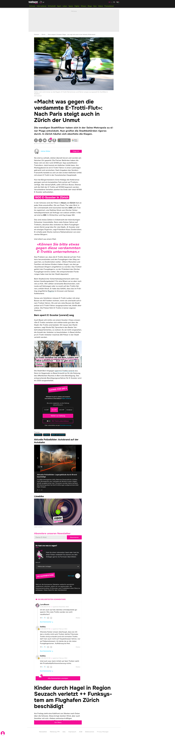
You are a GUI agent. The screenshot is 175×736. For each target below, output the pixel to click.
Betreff (38, 562)
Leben (65, 6)
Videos (100, 6)
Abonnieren (74, 537)
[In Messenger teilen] (40, 140)
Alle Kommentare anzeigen (58, 678)
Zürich (43, 34)
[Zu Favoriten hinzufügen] (54, 140)
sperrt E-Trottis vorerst (64, 371)
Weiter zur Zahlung (58, 416)
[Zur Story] (74, 705)
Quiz (95, 6)
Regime (51, 291)
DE (110, 2)
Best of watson (58, 435)
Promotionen (109, 6)
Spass (71, 6)
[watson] (33, 2)
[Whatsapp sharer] (41, 490)
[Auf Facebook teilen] (36, 140)
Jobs (63, 732)
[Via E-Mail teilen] (44, 140)
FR (114, 2)
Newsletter (43, 732)
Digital (76, 6)
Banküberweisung (65, 425)
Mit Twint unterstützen (60, 421)
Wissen (83, 6)
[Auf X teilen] (39, 489)
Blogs (90, 6)
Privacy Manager (103, 732)
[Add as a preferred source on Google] (64, 140)
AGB (80, 732)
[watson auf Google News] (75, 140)
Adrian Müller (45, 151)
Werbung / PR (55, 732)
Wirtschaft (52, 6)
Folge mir (76, 151)
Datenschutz (89, 732)
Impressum (72, 732)
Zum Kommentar (45, 622)
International (41, 6)
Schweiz (32, 6)
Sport (59, 6)
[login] (3, 733)
